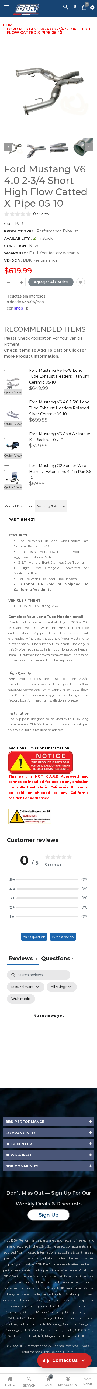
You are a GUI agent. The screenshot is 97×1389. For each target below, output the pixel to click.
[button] (48, 880)
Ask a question (34, 937)
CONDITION (15, 246)
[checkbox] (21, 999)
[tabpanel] (48, 1022)
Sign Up (48, 1215)
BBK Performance (40, 260)
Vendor (12, 260)
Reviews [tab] (23, 958)
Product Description (19, 506)
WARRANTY (15, 253)
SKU (8, 224)
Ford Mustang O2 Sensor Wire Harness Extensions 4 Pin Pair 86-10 (60, 471)
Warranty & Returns (51, 506)
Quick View (13, 392)
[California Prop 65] (29, 816)
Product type (18, 231)
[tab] (57, 959)
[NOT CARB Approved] (40, 762)
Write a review (63, 937)
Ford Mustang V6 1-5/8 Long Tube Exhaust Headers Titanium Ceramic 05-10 (59, 376)
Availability (17, 238)
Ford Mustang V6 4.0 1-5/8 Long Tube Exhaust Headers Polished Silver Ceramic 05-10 (59, 408)
